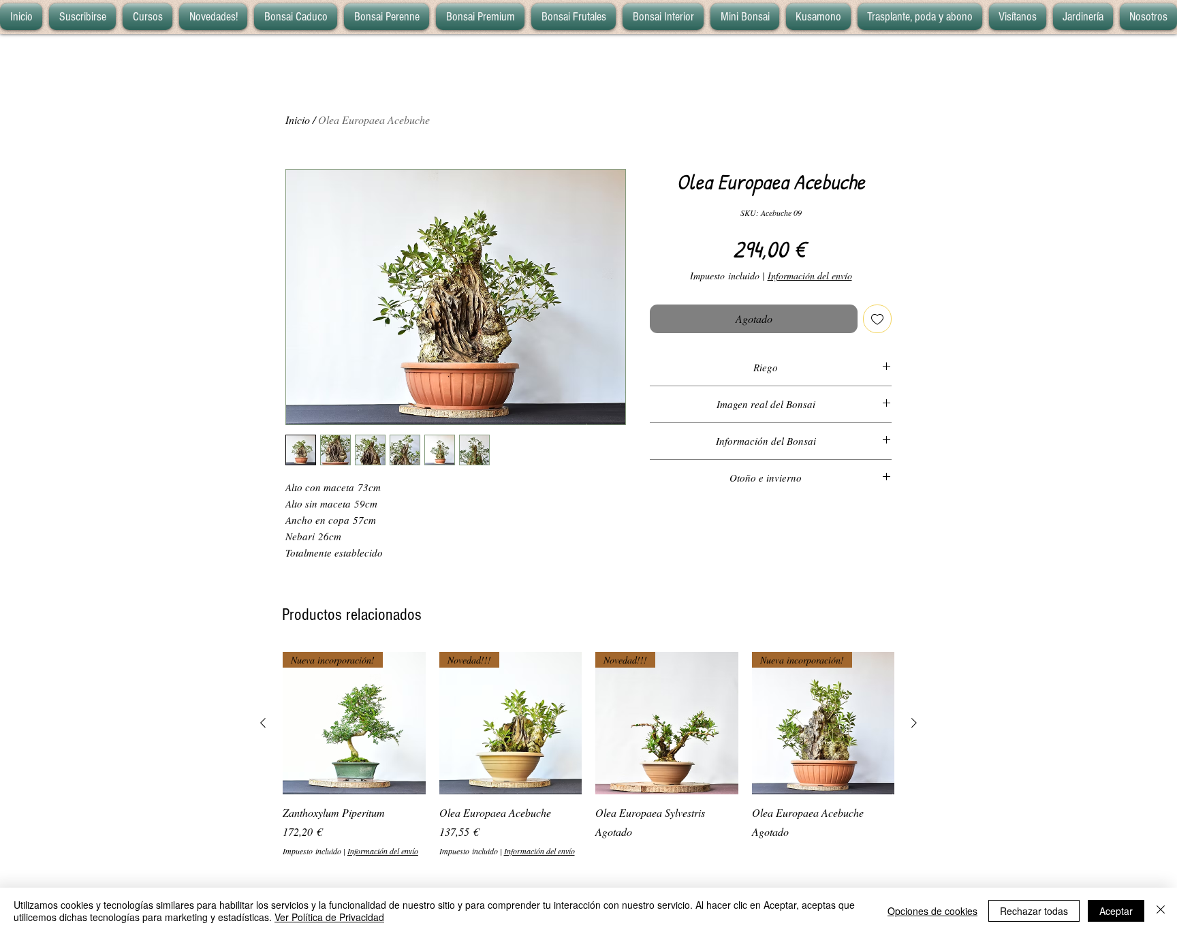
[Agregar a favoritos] (877, 319)
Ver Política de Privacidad (329, 917)
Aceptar (1116, 911)
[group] (588, 754)
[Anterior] (263, 723)
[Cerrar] (1160, 911)
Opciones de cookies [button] (932, 911)
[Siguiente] (914, 723)
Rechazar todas (1034, 911)
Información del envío (810, 275)
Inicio (297, 119)
